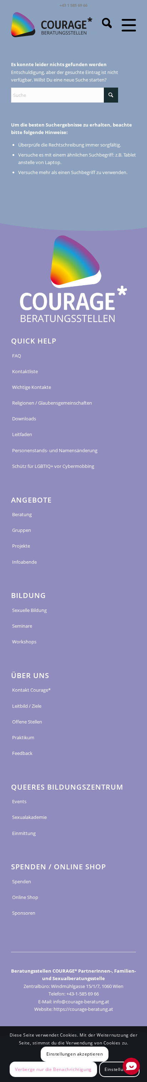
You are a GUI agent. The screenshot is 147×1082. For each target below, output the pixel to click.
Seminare (22, 626)
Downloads (24, 418)
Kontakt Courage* (31, 690)
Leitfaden (22, 434)
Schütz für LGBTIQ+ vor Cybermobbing (53, 466)
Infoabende (24, 562)
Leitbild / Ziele (26, 706)
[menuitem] (103, 24)
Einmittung (24, 833)
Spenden (21, 881)
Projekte (21, 546)
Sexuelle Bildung (29, 610)
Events (19, 801)
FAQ (16, 355)
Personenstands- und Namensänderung (54, 450)
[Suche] (103, 24)
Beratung (22, 514)
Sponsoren (23, 913)
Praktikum (23, 737)
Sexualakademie (29, 817)
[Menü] (124, 24)
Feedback (22, 753)
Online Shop (25, 897)
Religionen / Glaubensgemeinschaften (52, 403)
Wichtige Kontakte (31, 387)
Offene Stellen (27, 721)
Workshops (24, 641)
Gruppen (21, 530)
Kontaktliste (25, 371)
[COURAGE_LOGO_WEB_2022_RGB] (51, 24)
